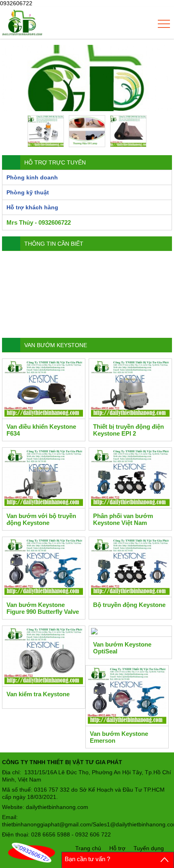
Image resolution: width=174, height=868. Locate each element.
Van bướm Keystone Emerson (119, 737)
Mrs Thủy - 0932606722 (38, 222)
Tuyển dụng (149, 848)
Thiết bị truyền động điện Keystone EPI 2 (128, 430)
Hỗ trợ (117, 848)
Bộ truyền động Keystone (129, 604)
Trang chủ (88, 848)
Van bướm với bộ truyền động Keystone (41, 519)
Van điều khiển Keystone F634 (41, 430)
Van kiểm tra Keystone (38, 694)
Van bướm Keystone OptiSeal (122, 648)
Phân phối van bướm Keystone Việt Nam (123, 519)
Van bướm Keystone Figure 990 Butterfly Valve (42, 608)
